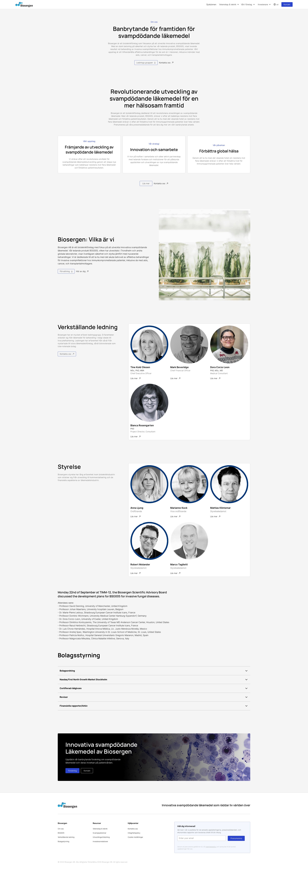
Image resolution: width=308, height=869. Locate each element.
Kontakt (287, 4)
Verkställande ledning (66, 837)
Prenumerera (236, 838)
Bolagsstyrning (63, 841)
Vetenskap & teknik (100, 829)
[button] (229, 4)
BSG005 (61, 833)
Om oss (61, 829)
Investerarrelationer (100, 841)
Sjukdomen (211, 4)
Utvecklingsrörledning (101, 837)
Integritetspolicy (134, 833)
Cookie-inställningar (135, 837)
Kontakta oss (133, 829)
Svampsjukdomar (99, 833)
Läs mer (146, 183)
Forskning (72, 770)
